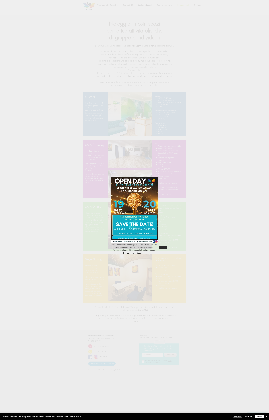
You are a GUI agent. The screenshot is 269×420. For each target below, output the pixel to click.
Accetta (259, 417)
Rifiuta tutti (248, 417)
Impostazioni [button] (237, 417)
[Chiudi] (266, 416)
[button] (163, 247)
